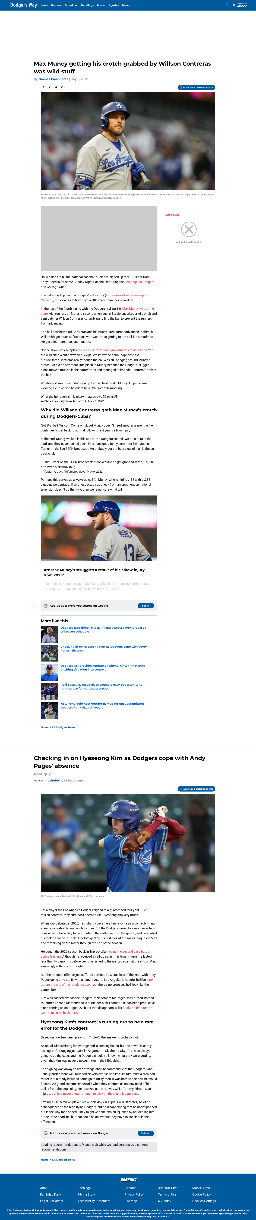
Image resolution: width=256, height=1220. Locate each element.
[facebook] (227, 5)
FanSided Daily (50, 1194)
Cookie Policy (201, 1194)
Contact (130, 1188)
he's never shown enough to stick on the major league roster (98, 1093)
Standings (87, 5)
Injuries (114, 5)
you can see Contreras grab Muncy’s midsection (111, 350)
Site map (131, 1201)
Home (45, 727)
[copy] (62, 87)
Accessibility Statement (93, 1201)
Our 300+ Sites (168, 1188)
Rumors (56, 5)
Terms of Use (167, 1194)
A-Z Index (164, 1201)
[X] (234, 5)
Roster (101, 5)
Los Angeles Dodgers (139, 282)
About (44, 1188)
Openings (84, 1188)
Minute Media (22, 1210)
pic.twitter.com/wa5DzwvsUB (97, 396)
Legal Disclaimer (51, 1201)
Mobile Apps (201, 1188)
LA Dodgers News (63, 727)
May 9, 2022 (96, 401)
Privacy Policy (134, 1194)
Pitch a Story (86, 1194)
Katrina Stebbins (50, 780)
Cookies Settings (204, 1201)
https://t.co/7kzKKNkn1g (58, 467)
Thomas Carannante (53, 79)
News (44, 5)
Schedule (71, 5)
